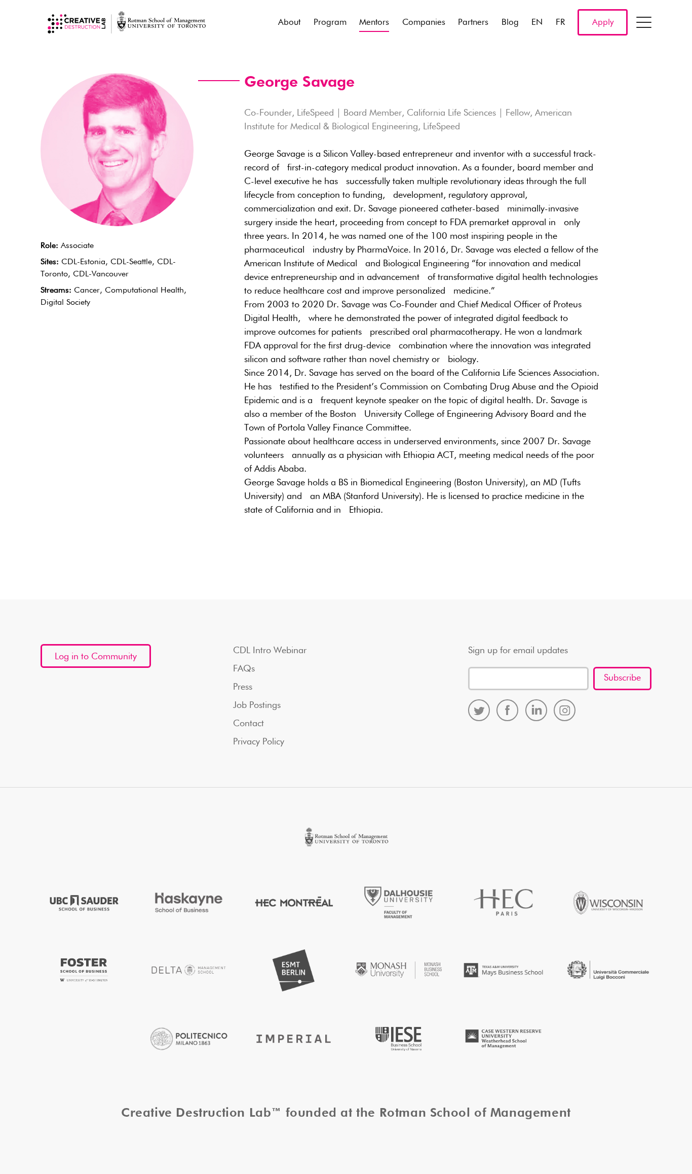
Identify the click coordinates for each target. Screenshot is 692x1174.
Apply (602, 22)
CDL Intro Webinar (269, 650)
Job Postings (257, 705)
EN (537, 22)
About (289, 22)
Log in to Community (96, 656)
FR (560, 22)
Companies (423, 22)
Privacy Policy (258, 741)
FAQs (244, 668)
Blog (510, 22)
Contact (248, 723)
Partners (473, 22)
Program (330, 22)
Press (242, 687)
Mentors (374, 22)
